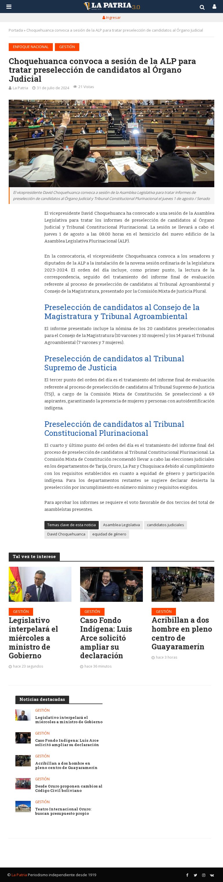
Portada (16, 30)
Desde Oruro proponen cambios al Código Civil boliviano (68, 788)
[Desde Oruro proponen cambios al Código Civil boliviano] (23, 783)
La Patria (20, 87)
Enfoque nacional (30, 46)
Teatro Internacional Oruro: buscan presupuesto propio (63, 811)
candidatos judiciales (165, 524)
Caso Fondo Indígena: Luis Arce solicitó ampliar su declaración (106, 638)
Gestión (67, 46)
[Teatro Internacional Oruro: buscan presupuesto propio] (23, 806)
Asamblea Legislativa (121, 524)
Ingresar (113, 17)
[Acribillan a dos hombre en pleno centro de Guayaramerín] (183, 584)
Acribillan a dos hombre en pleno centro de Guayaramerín (182, 633)
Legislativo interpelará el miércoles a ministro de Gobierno (33, 638)
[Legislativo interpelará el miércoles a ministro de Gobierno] (40, 584)
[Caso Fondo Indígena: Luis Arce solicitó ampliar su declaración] (111, 584)
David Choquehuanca (66, 534)
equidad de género (109, 534)
